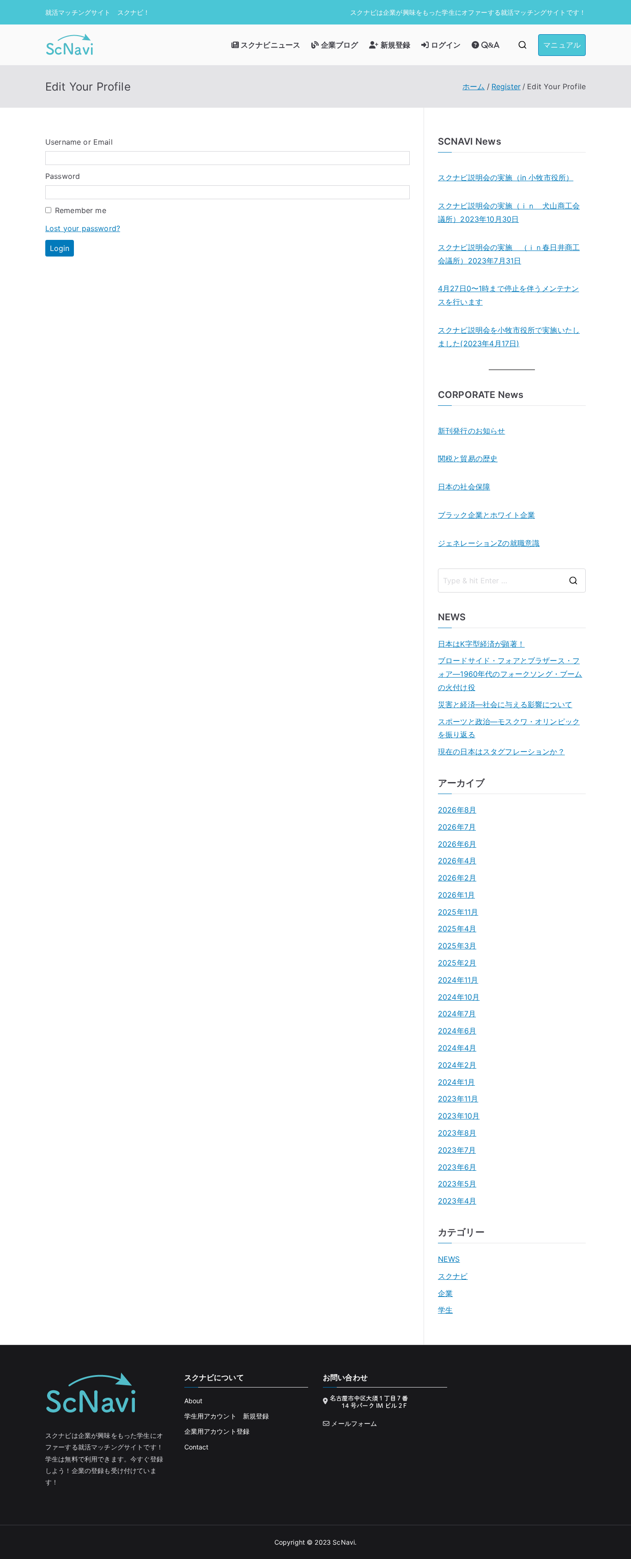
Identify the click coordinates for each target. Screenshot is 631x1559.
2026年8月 (457, 809)
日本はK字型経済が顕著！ (481, 643)
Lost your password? (82, 228)
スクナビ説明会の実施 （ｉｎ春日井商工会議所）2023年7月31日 (509, 254)
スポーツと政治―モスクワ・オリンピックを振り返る (509, 728)
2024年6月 (457, 1030)
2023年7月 (457, 1150)
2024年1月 (456, 1082)
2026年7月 (457, 826)
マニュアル (562, 44)
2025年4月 (457, 928)
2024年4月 (457, 1047)
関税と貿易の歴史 (468, 458)
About (193, 1401)
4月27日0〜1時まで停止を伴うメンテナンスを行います (508, 295)
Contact (196, 1447)
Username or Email (79, 142)
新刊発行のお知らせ (471, 430)
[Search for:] (511, 580)
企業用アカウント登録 (217, 1431)
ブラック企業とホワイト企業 (486, 515)
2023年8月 (457, 1132)
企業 (445, 1293)
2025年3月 (457, 945)
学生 (445, 1309)
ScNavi (344, 1542)
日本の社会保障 (464, 486)
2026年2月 (457, 877)
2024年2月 (457, 1065)
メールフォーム (354, 1423)
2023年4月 (457, 1200)
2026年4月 (457, 860)
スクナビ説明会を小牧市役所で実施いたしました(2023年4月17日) (509, 336)
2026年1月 (456, 894)
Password (62, 176)
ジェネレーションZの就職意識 (489, 543)
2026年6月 (457, 844)
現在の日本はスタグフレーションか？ (501, 751)
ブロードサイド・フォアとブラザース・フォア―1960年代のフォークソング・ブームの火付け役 (510, 674)
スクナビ (453, 1276)
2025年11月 (458, 912)
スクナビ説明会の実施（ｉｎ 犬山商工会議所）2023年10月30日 (509, 212)
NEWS (449, 1259)
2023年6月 (457, 1167)
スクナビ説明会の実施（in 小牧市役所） (505, 177)
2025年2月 (457, 962)
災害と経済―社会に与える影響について (505, 704)
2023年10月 (458, 1115)
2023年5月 (457, 1183)
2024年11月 (458, 979)
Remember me (80, 210)
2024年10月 (458, 997)
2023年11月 (458, 1098)
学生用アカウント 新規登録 (226, 1416)
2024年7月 (457, 1013)
